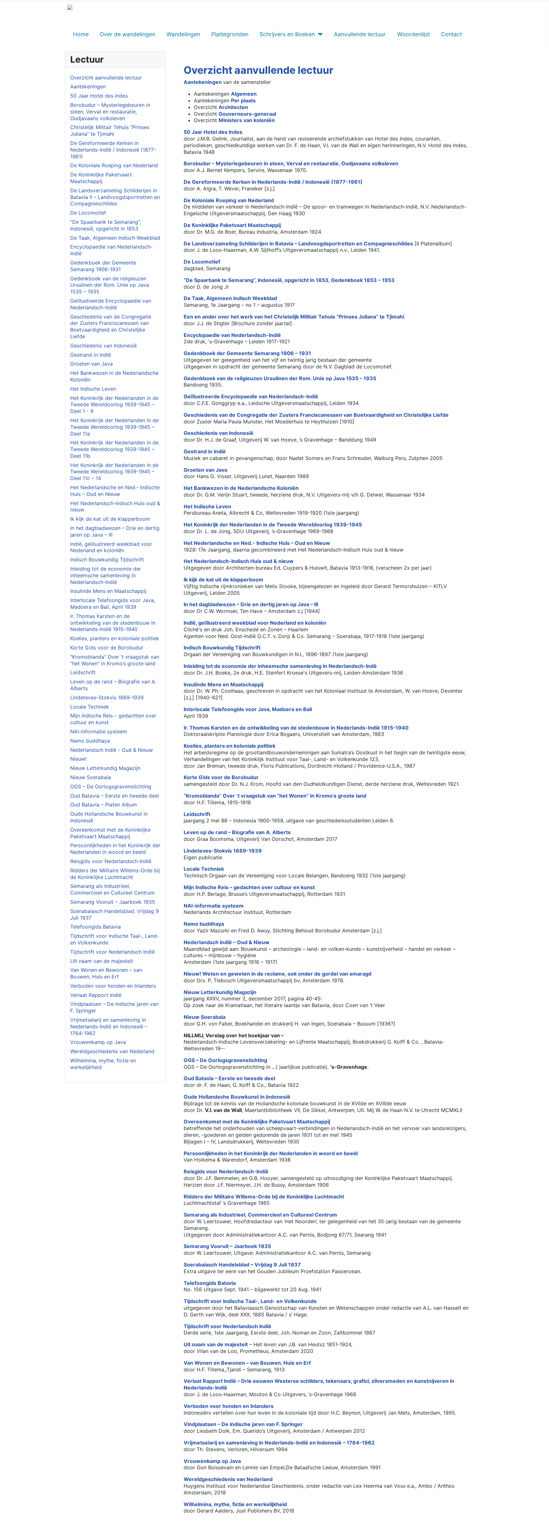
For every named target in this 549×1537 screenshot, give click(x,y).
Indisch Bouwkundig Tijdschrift (107, 559)
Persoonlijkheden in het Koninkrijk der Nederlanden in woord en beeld (115, 848)
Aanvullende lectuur (360, 34)
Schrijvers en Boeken (287, 34)
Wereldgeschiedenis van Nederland (112, 1051)
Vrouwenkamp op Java (98, 1042)
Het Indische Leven (93, 389)
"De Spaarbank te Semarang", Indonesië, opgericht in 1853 (105, 225)
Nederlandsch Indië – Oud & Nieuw (226, 942)
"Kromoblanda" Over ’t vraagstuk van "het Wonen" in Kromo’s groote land (114, 660)
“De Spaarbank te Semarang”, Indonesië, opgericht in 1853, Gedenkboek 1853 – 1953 (289, 280)
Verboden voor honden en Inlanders (113, 986)
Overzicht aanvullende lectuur (106, 77)
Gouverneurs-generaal (247, 114)
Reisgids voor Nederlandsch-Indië (110, 861)
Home (81, 34)
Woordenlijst (413, 34)
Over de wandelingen (127, 34)
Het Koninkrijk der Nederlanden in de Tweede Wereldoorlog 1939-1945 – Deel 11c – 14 (114, 472)
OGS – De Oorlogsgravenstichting (110, 786)
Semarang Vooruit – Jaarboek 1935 (112, 902)
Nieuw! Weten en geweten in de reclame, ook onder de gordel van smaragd (277, 974)
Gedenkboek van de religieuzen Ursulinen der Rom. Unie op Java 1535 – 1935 (109, 285)
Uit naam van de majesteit (101, 961)
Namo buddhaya (90, 741)
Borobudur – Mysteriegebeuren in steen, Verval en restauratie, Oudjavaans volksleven (110, 111)
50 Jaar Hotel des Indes (99, 96)
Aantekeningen (88, 86)
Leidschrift (83, 672)
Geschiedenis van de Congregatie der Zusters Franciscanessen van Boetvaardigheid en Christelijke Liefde (110, 326)
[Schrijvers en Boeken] (319, 34)
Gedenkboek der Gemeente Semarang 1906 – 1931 (247, 353)
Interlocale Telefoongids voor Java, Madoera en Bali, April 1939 (112, 603)
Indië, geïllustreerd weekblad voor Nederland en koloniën (111, 547)
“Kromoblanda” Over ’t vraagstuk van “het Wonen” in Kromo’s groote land (275, 796)
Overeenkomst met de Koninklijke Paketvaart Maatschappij (110, 833)
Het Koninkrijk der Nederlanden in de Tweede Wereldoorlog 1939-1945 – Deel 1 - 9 (114, 405)
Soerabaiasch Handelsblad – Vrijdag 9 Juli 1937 (242, 1264)
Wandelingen (183, 34)
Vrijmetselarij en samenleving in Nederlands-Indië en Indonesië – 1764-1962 (108, 1026)
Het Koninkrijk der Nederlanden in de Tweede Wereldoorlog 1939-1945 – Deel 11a (114, 427)
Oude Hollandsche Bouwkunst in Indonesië (237, 1097)
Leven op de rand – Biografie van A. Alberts (237, 832)
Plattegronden (229, 34)
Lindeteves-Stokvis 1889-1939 (107, 697)
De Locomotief (88, 212)
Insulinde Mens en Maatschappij (108, 591)
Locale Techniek (89, 706)
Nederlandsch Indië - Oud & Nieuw (111, 750)
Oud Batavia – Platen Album (103, 804)
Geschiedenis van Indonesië (103, 345)
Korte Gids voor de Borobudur (106, 647)
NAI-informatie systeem (98, 731)
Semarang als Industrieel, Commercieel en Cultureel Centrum (112, 889)
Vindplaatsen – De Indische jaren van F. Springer (243, 1424)
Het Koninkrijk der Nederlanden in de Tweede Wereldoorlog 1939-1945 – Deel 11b (114, 449)
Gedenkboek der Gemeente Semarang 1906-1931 (103, 265)
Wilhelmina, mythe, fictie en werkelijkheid (235, 1504)
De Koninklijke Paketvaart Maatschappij (101, 177)
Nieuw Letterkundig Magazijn (105, 768)
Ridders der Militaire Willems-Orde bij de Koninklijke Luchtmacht (115, 873)
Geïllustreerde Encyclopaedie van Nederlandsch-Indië (110, 304)
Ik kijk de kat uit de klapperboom (110, 519)
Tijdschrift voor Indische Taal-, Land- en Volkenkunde (250, 1301)
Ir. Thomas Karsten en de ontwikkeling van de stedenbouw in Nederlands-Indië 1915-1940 (112, 623)
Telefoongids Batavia (95, 926)
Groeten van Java (91, 363)
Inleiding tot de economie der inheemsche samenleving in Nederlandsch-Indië (105, 575)
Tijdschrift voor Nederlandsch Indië (112, 952)
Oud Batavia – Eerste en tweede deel (114, 796)
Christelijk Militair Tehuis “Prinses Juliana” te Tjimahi (109, 130)
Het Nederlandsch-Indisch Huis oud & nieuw (239, 561)
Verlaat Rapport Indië (95, 995)
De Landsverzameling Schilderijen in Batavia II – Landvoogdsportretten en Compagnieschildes (115, 197)
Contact (451, 34)
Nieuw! (78, 759)
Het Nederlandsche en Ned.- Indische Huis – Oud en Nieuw (115, 490)
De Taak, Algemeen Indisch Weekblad (115, 238)
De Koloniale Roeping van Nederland (114, 165)
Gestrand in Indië (90, 355)
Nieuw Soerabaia (90, 777)
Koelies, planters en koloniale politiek (114, 638)
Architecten (233, 107)
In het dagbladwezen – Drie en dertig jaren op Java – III (251, 604)
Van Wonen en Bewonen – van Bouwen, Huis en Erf (106, 973)
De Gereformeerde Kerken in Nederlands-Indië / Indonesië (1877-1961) (113, 150)
